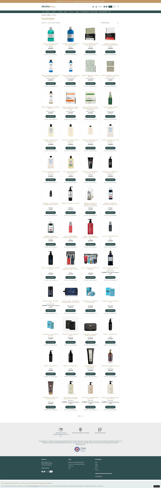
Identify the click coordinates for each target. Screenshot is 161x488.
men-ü (70, 239)
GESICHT (54, 11)
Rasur (96, 462)
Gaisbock (90, 174)
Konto (96, 7)
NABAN (110, 337)
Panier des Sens (90, 368)
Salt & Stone (70, 400)
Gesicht (97, 469)
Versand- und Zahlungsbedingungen (76, 464)
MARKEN (47, 11)
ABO (109, 11)
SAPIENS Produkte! (79, 1)
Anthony (51, 46)
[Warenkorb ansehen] (93, 6)
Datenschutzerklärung (34, 486)
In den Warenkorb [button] (51, 51)
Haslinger (90, 207)
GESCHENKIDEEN (103, 11)
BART (65, 11)
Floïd (70, 174)
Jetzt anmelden (98, 476)
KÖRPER (71, 11)
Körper (96, 466)
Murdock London (110, 271)
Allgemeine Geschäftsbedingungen (76, 462)
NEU (43, 11)
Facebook (106, 7)
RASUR (60, 11)
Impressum (70, 466)
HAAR (77, 11)
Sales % (100, 6)
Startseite (44, 15)
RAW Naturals (110, 368)
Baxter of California (50, 78)
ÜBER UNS (44, 459)
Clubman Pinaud (110, 111)
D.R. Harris (50, 143)
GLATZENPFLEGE (85, 11)
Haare (96, 464)
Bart (96, 467)
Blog (69, 467)
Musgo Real (90, 305)
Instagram (104, 7)
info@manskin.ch (45, 467)
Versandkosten (54, 54)
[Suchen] (118, 6)
